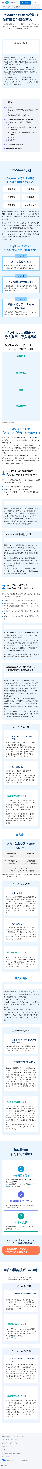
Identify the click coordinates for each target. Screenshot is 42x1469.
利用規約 (4, 1446)
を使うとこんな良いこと (19, 115)
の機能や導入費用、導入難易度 (19, 119)
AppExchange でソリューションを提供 (13, 1436)
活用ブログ (12, 1338)
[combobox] (21, 6)
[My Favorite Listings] (2, 3)
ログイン (36, 3)
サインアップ (26, 3)
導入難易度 (11, 140)
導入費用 (11, 137)
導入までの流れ (14, 144)
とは (10, 107)
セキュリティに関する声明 (9, 1443)
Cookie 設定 (5, 1457)
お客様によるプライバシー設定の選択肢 (17, 1460)
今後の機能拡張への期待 (14, 148)
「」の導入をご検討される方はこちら (18, 1250)
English (4, 1450)
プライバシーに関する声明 (9, 1439)
